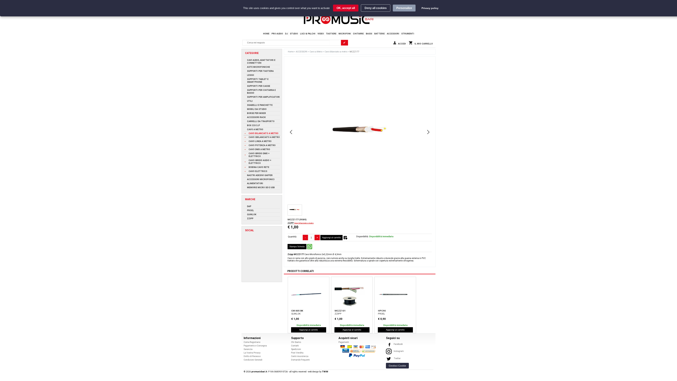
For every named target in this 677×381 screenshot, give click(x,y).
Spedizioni (296, 349)
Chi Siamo (296, 342)
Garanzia (248, 349)
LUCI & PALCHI (307, 33)
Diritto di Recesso (252, 356)
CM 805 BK (297, 310)
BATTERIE (379, 33)
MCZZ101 (340, 310)
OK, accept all (346, 8)
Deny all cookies (376, 8)
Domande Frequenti (300, 360)
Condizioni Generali (253, 360)
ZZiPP (291, 223)
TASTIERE (331, 33)
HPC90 (382, 310)
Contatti (295, 345)
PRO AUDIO (277, 33)
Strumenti (407, 33)
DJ (286, 33)
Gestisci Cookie (397, 365)
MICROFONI (344, 33)
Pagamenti (343, 342)
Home (266, 33)
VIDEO (321, 33)
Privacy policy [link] (430, 8)
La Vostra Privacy (252, 353)
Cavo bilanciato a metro (336, 51)
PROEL (381, 313)
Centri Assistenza (299, 356)
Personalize (404, 8)
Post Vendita (297, 353)
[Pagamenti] (358, 351)
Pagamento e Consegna (255, 345)
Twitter (397, 358)
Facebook (398, 344)
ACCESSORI (393, 33)
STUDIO (294, 33)
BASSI (369, 33)
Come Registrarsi (252, 342)
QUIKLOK (296, 313)
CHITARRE (358, 33)
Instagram (399, 351)
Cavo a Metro (316, 51)
